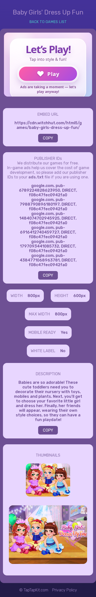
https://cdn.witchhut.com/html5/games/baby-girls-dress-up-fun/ (48, 125)
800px (34, 295)
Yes (64, 332)
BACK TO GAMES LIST (48, 22)
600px (79, 295)
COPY (48, 138)
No (62, 350)
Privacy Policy (64, 590)
